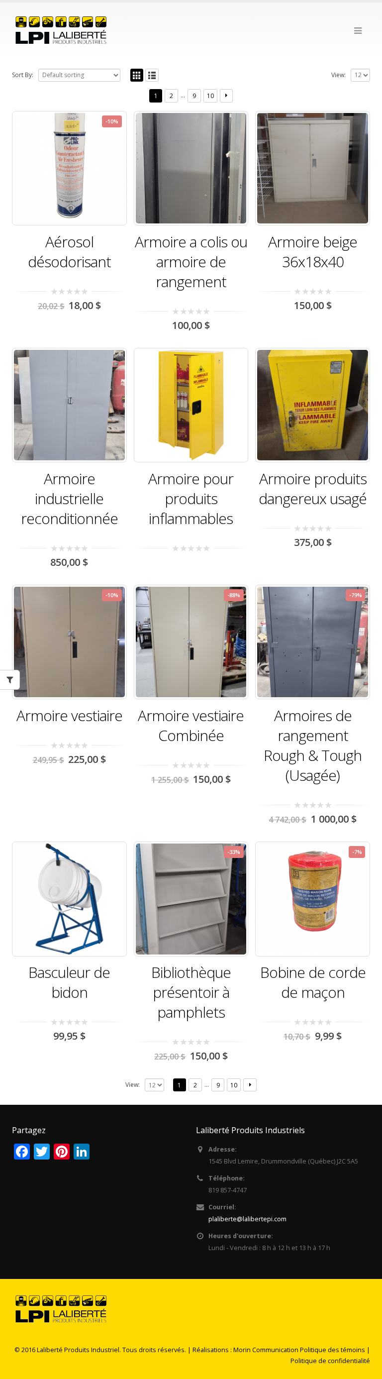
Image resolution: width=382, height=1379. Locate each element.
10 (210, 96)
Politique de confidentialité (330, 1361)
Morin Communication (265, 1350)
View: (338, 75)
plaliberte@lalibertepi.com (247, 1219)
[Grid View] (137, 75)
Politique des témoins (332, 1350)
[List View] (152, 75)
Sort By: (22, 75)
